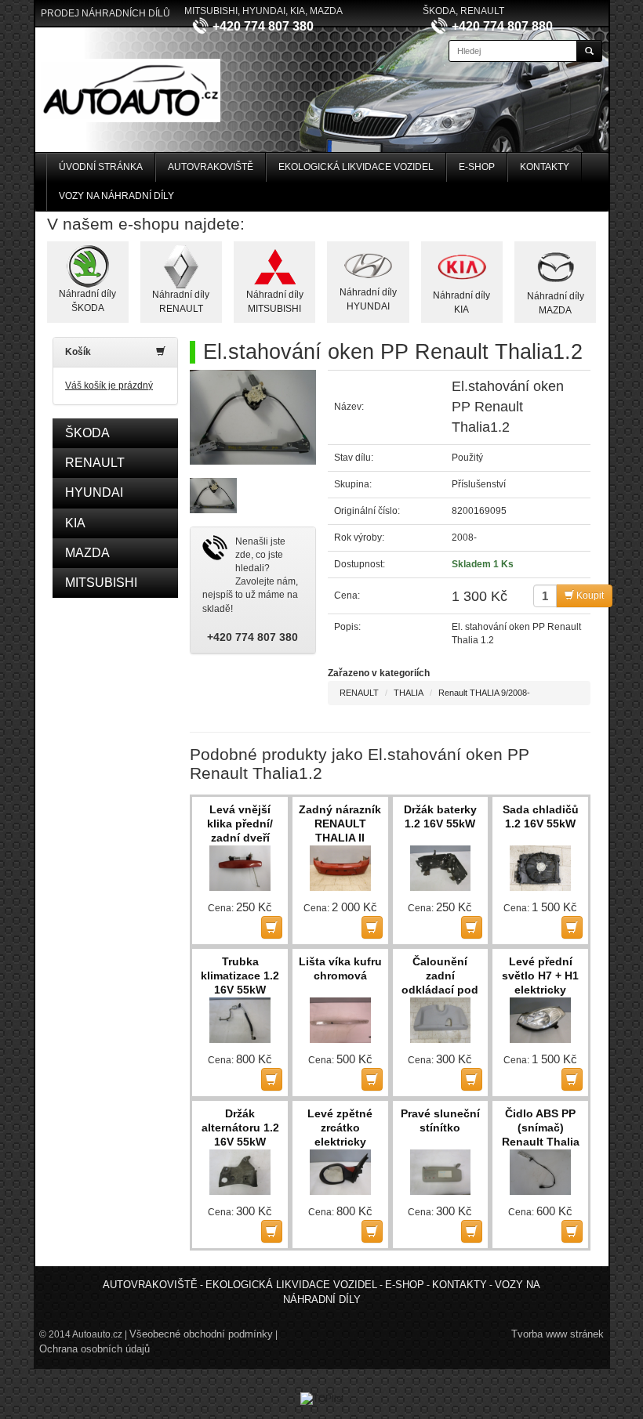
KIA (75, 523)
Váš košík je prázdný (109, 385)
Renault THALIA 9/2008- (484, 692)
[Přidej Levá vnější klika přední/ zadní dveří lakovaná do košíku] (271, 927)
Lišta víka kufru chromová (340, 968)
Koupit (589, 595)
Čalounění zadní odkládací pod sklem (439, 976)
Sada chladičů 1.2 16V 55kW (541, 816)
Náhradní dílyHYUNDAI (368, 299)
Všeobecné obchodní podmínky (201, 1334)
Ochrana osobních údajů (94, 1349)
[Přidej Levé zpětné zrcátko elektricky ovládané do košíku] (372, 1231)
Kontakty (544, 166)
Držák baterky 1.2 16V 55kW (440, 816)
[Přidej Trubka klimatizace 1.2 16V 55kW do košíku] (271, 1079)
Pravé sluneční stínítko (440, 1120)
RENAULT (95, 462)
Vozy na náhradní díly (116, 195)
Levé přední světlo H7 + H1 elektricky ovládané (540, 976)
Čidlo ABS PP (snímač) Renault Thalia (540, 1127)
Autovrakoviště (210, 166)
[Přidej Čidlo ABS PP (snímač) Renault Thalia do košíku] (572, 1231)
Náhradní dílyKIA (461, 302)
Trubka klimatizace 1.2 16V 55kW (240, 975)
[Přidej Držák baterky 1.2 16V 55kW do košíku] (471, 927)
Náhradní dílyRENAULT (180, 301)
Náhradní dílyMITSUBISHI (274, 301)
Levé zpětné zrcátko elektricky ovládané (339, 1128)
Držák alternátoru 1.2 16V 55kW (240, 1127)
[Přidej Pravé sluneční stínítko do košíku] (471, 1231)
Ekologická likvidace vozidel (356, 166)
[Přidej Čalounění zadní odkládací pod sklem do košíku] (471, 1079)
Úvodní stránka (101, 166)
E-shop (477, 166)
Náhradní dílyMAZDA (555, 303)
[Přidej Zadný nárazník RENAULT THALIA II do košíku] (372, 927)
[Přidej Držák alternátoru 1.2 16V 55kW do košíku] (271, 1231)
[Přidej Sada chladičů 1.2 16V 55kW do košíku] (572, 927)
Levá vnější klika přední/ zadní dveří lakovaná (240, 824)
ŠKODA (87, 433)
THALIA (408, 692)
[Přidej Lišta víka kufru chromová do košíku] (372, 1079)
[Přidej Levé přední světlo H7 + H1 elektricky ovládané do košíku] (572, 1079)
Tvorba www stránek (557, 1334)
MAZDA (87, 552)
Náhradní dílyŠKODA (87, 300)
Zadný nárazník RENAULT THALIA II (340, 823)
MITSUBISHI (101, 582)
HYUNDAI (94, 492)
